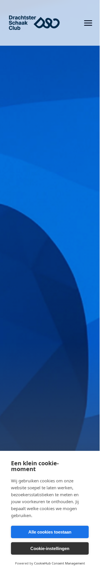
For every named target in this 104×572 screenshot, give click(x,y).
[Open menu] (88, 23)
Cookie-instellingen (49, 548)
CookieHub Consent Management (59, 563)
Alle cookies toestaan (49, 531)
